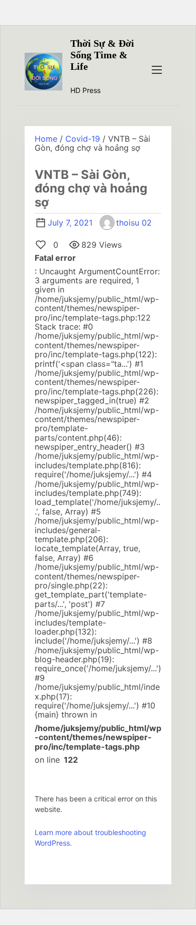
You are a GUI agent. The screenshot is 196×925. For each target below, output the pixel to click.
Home (46, 139)
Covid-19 (82, 139)
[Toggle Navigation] (156, 69)
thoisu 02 (134, 223)
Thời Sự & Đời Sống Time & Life (102, 55)
